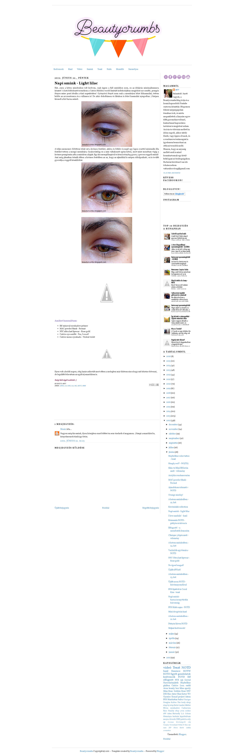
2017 (168, 397)
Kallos (174, 702)
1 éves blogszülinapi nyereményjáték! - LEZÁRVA (180, 246)
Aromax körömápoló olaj (179, 722)
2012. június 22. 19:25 (72, 441)
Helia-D (181, 725)
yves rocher (185, 711)
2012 (168, 420)
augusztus (173, 443)
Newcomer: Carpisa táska (179, 270)
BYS (165, 699)
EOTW (187, 671)
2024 (168, 365)
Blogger (182, 734)
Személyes (133, 69)
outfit (79, 386)
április (172, 638)
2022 (168, 374)
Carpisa (166, 725)
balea (180, 699)
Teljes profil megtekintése (171, 173)
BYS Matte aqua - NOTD (179, 607)
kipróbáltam (185, 716)
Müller (188, 705)
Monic (63, 429)
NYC (189, 691)
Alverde (172, 719)
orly (189, 719)
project (181, 696)
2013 (168, 416)
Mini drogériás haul (177, 611)
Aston (188, 696)
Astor (174, 694)
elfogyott (168, 680)
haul (165, 671)
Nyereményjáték (170, 682)
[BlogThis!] (152, 384)
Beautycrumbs (86, 751)
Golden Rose (180, 691)
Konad (175, 696)
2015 (168, 406)
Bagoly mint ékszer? (178, 340)
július (171, 447)
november (173, 429)
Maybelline (185, 682)
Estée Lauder (179, 705)
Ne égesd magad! (176, 565)
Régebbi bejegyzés (150, 508)
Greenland (174, 725)
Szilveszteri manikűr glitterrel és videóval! (178, 294)
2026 (168, 356)
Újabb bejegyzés (62, 508)
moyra (166, 719)
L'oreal (188, 680)
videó (167, 668)
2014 (168, 411)
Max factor (182, 694)
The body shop (184, 702)
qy (164, 722)
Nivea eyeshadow (171, 708)
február (172, 647)
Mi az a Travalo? (176, 329)
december (173, 424)
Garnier (167, 696)
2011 (168, 657)
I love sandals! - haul (177, 516)
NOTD (186, 668)
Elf (66, 386)
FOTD (181, 677)
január (172, 652)
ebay (177, 711)
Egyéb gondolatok (181, 674)
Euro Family (168, 711)
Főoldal (105, 508)
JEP (170, 728)
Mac (75, 386)
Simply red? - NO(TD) (178, 463)
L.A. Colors (186, 713)
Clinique (187, 699)
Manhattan (172, 699)
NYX (177, 680)
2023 (168, 370)
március (173, 643)
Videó (79, 69)
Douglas (166, 702)
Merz (176, 728)
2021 (168, 379)
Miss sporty (185, 688)
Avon (165, 688)
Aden (169, 713)
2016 (168, 402)
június (172, 452)
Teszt (99, 69)
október (172, 433)
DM (165, 694)
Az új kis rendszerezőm (179, 475)
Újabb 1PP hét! (174, 569)
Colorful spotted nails (178, 234)
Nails (109, 69)
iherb (182, 728)
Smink (90, 69)
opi (181, 680)
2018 (168, 393)
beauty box (174, 688)
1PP (164, 713)
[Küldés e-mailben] (150, 384)
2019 (168, 388)
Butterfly (176, 713)
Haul (70, 69)
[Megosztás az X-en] (155, 384)
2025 (168, 361)
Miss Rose (168, 691)
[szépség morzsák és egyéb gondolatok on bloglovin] (174, 195)
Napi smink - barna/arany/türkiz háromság (178, 599)
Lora (182, 685)
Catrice (62, 386)
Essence (175, 671)
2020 (168, 384)
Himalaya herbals (171, 716)
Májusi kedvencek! (176, 628)
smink (84, 386)
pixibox (166, 685)
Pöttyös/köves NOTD (177, 623)
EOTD (68, 386)
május (171, 633)
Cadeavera (186, 708)
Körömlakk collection (178, 507)
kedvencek (169, 677)
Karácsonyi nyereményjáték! (180, 305)
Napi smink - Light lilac (76, 83)
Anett (177, 90)
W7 (189, 694)
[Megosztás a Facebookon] (157, 384)
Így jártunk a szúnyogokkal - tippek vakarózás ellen (180, 317)
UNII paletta (181, 719)
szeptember (174, 438)
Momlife (120, 69)
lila (72, 386)
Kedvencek (59, 69)
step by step (168, 705)
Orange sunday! (175, 495)
